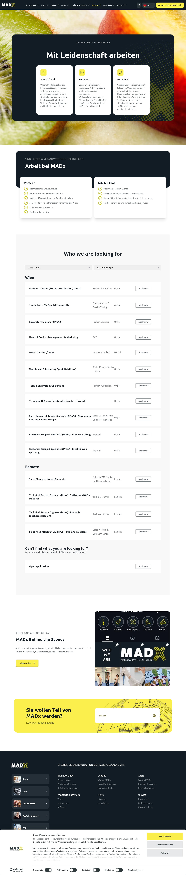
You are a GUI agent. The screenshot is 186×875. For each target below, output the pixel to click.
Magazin (102, 799)
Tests (60, 799)
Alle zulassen (165, 836)
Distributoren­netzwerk (68, 788)
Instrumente (63, 803)
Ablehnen (165, 853)
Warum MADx (64, 779)
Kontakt (102, 715)
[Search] (139, 5)
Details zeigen (134, 870)
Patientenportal (145, 803)
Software (62, 807)
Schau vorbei (25, 663)
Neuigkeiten (103, 803)
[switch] (73, 870)
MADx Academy (145, 807)
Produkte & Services (67, 783)
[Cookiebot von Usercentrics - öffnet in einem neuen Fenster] (16, 870)
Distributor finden (106, 788)
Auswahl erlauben (165, 844)
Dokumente (143, 799)
